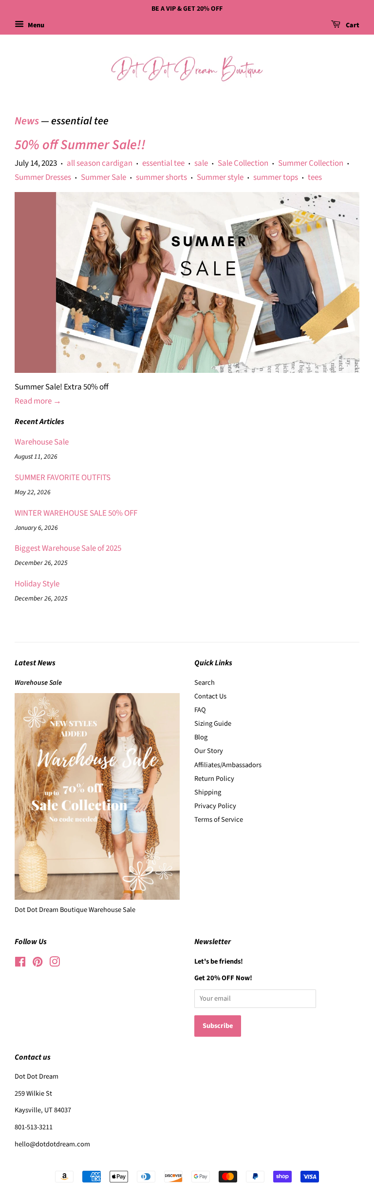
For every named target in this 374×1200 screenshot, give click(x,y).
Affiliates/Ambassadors (228, 765)
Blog (200, 737)
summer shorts (161, 177)
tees (315, 177)
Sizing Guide (212, 723)
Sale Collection (243, 163)
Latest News (35, 663)
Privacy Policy (215, 806)
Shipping (207, 792)
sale (201, 163)
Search (204, 682)
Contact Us (210, 696)
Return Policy (214, 779)
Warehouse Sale (42, 442)
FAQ (200, 710)
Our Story (208, 751)
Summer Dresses (43, 177)
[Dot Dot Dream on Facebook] (20, 964)
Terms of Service (218, 819)
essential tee (163, 163)
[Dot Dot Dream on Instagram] (54, 964)
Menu (35, 25)
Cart (351, 25)
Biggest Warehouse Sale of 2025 (68, 548)
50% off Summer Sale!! (80, 145)
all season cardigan (99, 163)
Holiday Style (37, 584)
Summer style (220, 177)
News (27, 121)
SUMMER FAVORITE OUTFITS (63, 478)
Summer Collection (310, 163)
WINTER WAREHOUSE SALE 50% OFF (76, 513)
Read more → (38, 401)
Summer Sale (103, 177)
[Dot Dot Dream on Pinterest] (37, 964)
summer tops (275, 177)
